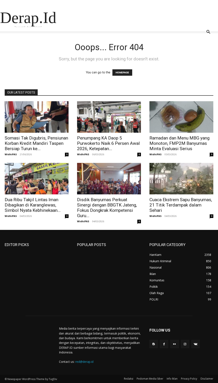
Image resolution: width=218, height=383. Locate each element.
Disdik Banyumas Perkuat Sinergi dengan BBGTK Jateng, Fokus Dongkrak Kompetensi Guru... (107, 207)
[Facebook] (164, 344)
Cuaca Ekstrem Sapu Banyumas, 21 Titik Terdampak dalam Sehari (180, 205)
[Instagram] (185, 344)
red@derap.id (84, 362)
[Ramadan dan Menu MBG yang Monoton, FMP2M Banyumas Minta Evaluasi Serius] (181, 117)
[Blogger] (153, 344)
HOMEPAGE (122, 72)
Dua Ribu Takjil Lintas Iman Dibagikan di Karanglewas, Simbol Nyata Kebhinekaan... (33, 205)
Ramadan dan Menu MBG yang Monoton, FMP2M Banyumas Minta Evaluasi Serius (179, 143)
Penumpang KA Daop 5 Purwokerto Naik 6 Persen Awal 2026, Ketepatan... (108, 143)
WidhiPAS (11, 154)
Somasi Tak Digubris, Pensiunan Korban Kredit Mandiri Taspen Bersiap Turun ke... (36, 143)
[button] (208, 32)
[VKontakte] (195, 344)
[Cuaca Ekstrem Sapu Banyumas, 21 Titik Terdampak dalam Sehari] (181, 178)
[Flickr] (174, 344)
